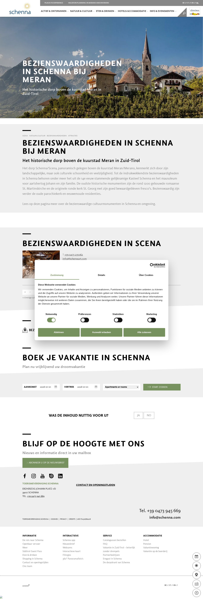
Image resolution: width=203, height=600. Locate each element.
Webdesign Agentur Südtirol (26, 585)
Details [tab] (101, 275)
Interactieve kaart (72, 551)
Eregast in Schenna (112, 559)
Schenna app (69, 540)
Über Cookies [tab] (146, 275)
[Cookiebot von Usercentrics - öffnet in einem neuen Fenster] (152, 265)
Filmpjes (67, 555)
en (192, 3)
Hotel (146, 540)
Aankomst (30, 387)
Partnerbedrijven (111, 555)
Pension (147, 544)
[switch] (85, 320)
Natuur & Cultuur (81, 11)
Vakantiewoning (151, 548)
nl (197, 3)
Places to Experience (54, 3)
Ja (138, 415)
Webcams (67, 548)
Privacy (63, 519)
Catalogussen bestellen (114, 540)
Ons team (27, 566)
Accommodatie (152, 536)
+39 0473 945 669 (35, 496)
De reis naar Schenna (32, 540)
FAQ (105, 544)
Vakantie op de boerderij (155, 551)
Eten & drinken (105, 11)
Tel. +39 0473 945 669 (160, 511)
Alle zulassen (144, 332)
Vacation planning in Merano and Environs (88, 3)
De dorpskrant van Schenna (116, 562)
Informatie (29, 536)
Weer (25, 548)
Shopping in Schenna (32, 559)
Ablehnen (59, 332)
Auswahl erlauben (101, 332)
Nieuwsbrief (69, 544)
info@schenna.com (165, 518)
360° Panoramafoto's (73, 559)
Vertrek (69, 387)
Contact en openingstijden (95, 485)
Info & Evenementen (162, 11)
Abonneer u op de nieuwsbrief (46, 463)
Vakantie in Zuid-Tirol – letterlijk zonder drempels (119, 550)
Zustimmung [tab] (57, 275)
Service (107, 536)
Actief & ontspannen (53, 11)
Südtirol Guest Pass (32, 551)
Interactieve (70, 536)
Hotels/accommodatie (132, 11)
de (183, 3)
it (188, 3)
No (149, 415)
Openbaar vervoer (31, 544)
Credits (72, 519)
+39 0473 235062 (73, 254)
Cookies (54, 519)
